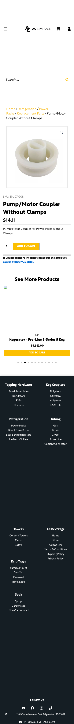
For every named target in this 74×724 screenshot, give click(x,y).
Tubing (56, 419)
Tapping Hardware (18, 385)
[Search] (67, 79)
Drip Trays (18, 561)
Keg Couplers (55, 385)
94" (37, 335)
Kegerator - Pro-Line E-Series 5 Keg (37, 339)
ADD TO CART (37, 353)
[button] (13, 29)
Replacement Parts (30, 113)
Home (10, 109)
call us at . (18, 262)
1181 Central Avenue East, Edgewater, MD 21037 (41, 714)
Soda (18, 594)
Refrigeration (27, 109)
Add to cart (26, 246)
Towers (18, 529)
